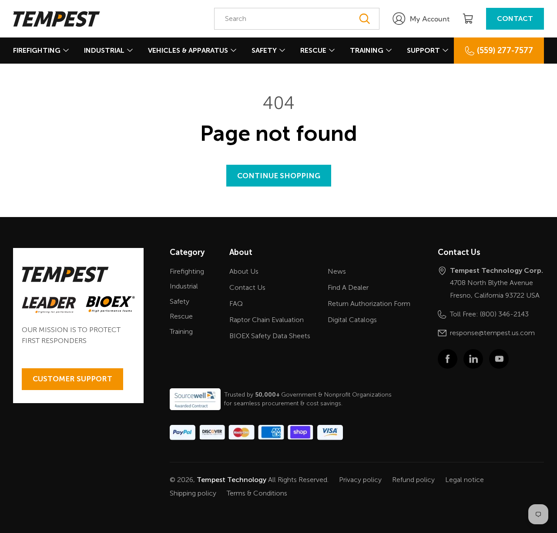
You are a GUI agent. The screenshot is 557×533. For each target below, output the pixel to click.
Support (423, 50)
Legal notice (464, 479)
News (337, 271)
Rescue (313, 50)
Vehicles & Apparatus (188, 50)
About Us (243, 271)
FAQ (236, 303)
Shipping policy (193, 493)
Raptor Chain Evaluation (266, 320)
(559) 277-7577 (505, 50)
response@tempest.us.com (492, 333)
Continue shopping (278, 175)
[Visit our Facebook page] (447, 359)
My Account (430, 18)
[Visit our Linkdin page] (473, 359)
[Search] (364, 19)
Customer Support (72, 378)
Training (366, 50)
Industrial (104, 50)
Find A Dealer (348, 287)
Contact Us (247, 287)
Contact (515, 18)
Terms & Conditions (257, 493)
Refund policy (413, 479)
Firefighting (36, 50)
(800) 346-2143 (504, 314)
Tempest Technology (231, 479)
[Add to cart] (468, 19)
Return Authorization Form (369, 303)
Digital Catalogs (352, 320)
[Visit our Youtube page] (499, 359)
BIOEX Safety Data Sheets (269, 336)
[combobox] (296, 19)
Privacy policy (360, 479)
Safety (264, 50)
